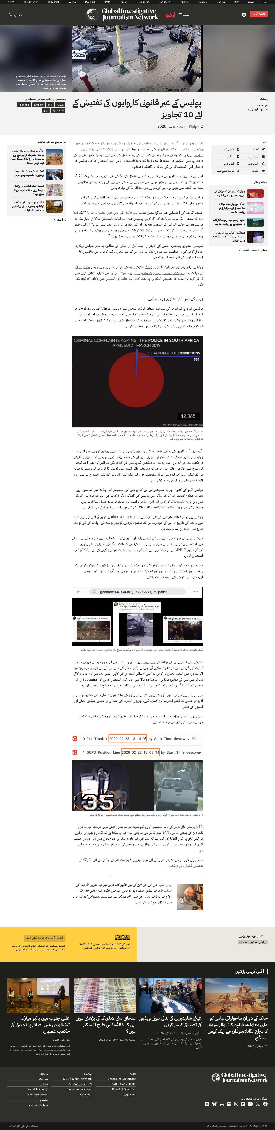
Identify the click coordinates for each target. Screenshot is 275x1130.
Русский (90, 2)
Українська (143, 2)
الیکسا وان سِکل (127, 1039)
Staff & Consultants (123, 1083)
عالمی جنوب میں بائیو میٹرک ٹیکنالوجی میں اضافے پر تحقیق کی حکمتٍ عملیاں (40, 1025)
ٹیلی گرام (229, 163)
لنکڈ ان (231, 156)
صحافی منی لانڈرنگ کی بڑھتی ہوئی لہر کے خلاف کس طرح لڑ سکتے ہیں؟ (106, 1025)
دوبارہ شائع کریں (225, 170)
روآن (165, 884)
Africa (72, 2)
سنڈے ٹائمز (164, 890)
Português (164, 2)
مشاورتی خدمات (38, 1104)
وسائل (44, 1083)
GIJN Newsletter (37, 1094)
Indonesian (32, 2)
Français (202, 2)
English (221, 2)
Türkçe (123, 2)
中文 (11, 2)
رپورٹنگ (264, 99)
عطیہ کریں (259, 13)
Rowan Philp (186, 126)
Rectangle (13, 1125)
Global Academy (37, 1089)
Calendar (86, 1094)
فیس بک (229, 149)
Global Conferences (79, 1089)
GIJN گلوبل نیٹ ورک (80, 1083)
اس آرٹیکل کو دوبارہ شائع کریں (43, 937)
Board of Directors (124, 1089)
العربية (251, 2)
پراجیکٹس (254, 156)
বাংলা (237, 2)
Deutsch (54, 2)
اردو (266, 2)
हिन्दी (107, 2)
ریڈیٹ (256, 170)
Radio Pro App (171, 507)
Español (184, 2)
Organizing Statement (122, 1078)
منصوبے (43, 1099)
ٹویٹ (256, 149)
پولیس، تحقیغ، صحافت (252, 942)
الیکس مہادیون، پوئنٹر (190, 1033)
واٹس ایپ (254, 163)
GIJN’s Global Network (77, 1078)
